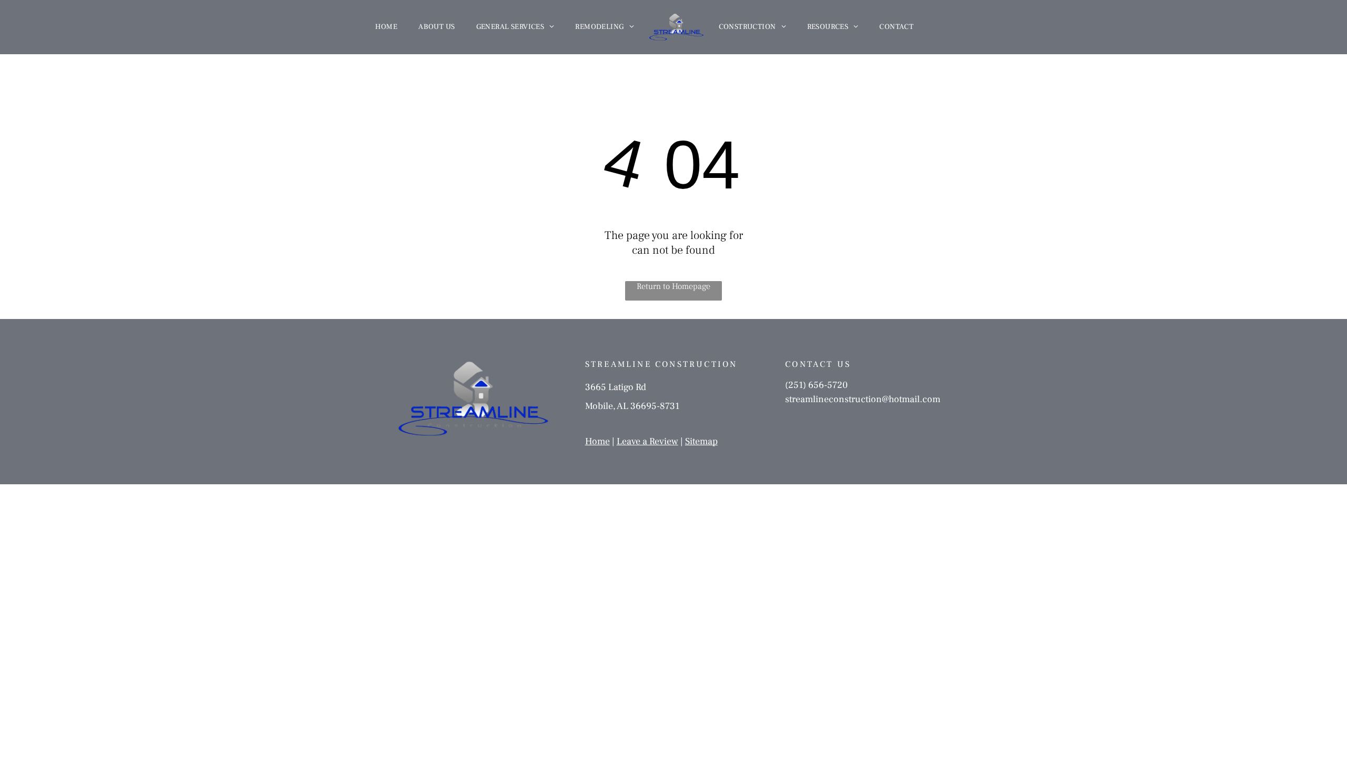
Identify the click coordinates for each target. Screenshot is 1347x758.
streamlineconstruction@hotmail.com (862, 399)
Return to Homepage (673, 286)
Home (597, 441)
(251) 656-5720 (816, 385)
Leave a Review (647, 441)
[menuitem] (386, 26)
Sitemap (701, 441)
